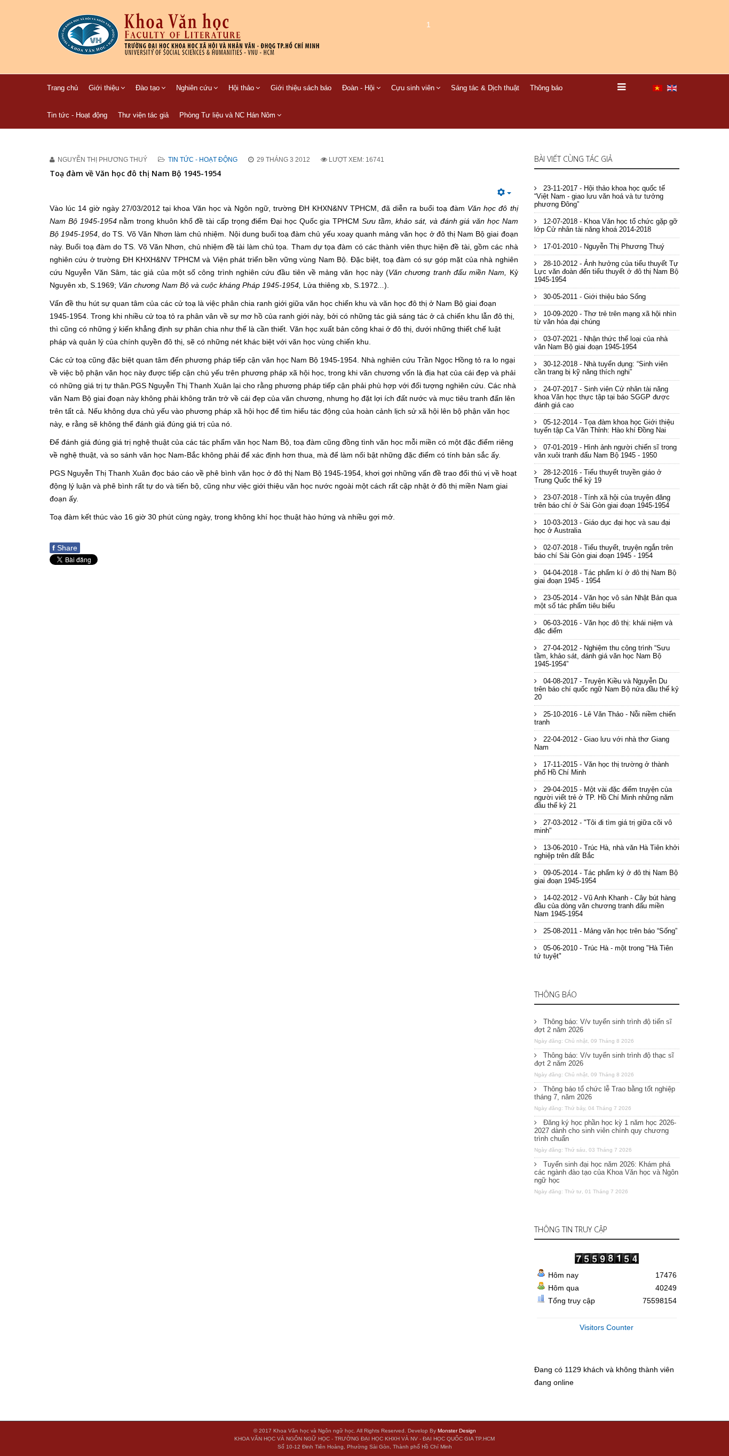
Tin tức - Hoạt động (77, 115)
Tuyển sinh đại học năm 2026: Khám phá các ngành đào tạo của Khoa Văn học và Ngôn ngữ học (606, 1172)
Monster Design (457, 1431)
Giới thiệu (104, 88)
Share (64, 548)
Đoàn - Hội (358, 88)
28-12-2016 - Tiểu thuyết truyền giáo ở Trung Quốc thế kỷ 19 (598, 476)
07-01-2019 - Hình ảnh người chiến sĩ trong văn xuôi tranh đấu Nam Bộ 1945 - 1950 (605, 451)
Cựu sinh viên (412, 88)
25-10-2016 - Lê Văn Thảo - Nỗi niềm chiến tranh (605, 718)
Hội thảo (241, 88)
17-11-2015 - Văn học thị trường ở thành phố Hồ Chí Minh (601, 768)
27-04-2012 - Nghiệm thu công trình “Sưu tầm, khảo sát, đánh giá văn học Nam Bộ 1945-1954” (602, 656)
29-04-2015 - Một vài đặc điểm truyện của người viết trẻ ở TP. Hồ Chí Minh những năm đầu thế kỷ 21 (603, 797)
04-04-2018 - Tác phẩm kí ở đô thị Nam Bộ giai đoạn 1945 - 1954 (605, 577)
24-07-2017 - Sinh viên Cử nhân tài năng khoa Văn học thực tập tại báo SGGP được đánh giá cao (602, 397)
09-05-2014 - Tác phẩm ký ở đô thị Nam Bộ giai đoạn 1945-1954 (606, 877)
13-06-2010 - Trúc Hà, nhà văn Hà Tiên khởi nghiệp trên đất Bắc (606, 852)
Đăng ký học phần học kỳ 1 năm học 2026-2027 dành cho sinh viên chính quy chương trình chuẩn (605, 1131)
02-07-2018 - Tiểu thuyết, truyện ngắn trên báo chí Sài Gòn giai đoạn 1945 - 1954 (603, 552)
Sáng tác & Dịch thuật (485, 88)
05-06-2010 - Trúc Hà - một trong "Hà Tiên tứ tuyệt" (603, 952)
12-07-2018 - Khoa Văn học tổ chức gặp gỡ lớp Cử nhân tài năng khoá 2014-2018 (606, 225)
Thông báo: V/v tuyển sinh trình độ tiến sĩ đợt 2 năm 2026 (603, 1026)
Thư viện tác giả (143, 115)
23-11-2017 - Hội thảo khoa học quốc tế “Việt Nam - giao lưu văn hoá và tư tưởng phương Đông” (599, 196)
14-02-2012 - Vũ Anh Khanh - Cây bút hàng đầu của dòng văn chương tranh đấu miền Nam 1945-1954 (605, 906)
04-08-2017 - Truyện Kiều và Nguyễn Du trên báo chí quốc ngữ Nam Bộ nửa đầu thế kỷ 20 (606, 689)
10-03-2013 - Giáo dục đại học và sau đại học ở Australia (602, 526)
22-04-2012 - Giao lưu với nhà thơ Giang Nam (601, 743)
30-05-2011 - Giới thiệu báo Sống (593, 297)
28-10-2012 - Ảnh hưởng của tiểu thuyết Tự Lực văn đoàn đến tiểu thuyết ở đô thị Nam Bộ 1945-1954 (606, 271)
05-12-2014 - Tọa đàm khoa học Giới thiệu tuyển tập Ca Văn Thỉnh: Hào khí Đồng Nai (604, 426)
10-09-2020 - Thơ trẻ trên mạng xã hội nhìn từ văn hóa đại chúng (605, 318)
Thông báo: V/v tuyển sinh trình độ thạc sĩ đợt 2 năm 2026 (604, 1059)
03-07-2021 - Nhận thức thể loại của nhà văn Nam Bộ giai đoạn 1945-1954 (601, 343)
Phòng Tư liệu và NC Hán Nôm (227, 115)
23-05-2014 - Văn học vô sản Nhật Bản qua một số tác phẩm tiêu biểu (605, 602)
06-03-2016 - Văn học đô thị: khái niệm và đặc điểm (603, 627)
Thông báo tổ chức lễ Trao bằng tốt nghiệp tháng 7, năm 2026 (604, 1093)
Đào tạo (148, 88)
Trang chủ (62, 88)
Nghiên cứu (194, 88)
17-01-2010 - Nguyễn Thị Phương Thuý (602, 246)
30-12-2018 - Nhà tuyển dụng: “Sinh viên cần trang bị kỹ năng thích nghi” (601, 368)
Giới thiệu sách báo (301, 88)
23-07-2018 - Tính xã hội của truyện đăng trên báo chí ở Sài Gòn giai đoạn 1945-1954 (602, 501)
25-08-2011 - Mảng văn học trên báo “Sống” (609, 931)
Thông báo (546, 88)
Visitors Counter (606, 1327)
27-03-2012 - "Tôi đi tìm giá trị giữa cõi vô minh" (603, 826)
